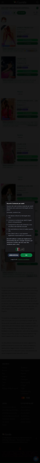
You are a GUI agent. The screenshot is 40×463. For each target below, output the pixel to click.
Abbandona (13, 255)
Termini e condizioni (23, 259)
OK (26, 255)
